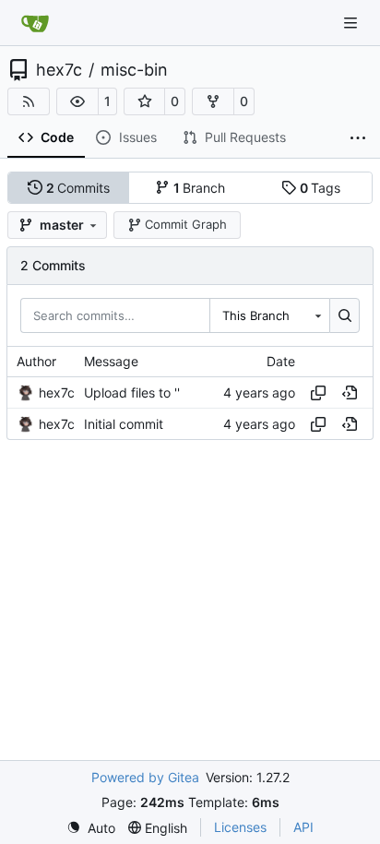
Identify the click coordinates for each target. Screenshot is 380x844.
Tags (320, 188)
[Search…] (344, 315)
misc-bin (134, 70)
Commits (78, 188)
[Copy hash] (318, 393)
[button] (77, 101)
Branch (199, 188)
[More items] (358, 138)
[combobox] (269, 315)
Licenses (240, 827)
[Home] (35, 23)
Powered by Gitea (145, 777)
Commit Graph (186, 224)
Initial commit (123, 424)
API (303, 827)
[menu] (90, 828)
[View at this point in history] (349, 393)
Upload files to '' (132, 392)
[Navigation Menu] (352, 22)
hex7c (59, 70)
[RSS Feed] (28, 101)
